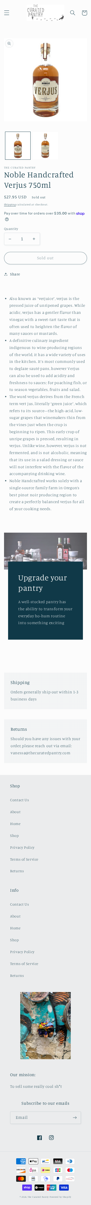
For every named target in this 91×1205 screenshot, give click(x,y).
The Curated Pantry (38, 1196)
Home (15, 823)
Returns (17, 871)
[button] (6, 13)
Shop (14, 835)
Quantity (11, 229)
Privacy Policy (22, 847)
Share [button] (15, 274)
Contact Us (19, 800)
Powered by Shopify (60, 1196)
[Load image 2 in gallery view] (45, 145)
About (15, 812)
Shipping (10, 204)
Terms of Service (24, 859)
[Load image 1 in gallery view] (17, 145)
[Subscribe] (75, 1118)
